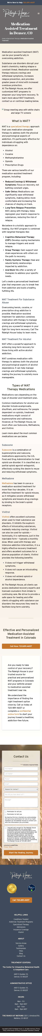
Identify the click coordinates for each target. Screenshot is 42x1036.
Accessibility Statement (27, 1030)
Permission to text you (14, 814)
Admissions (21, 927)
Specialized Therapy (13, 38)
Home (4, 38)
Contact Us (21, 956)
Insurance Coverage (21, 930)
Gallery (21, 946)
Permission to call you (14, 811)
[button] (38, 13)
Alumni (21, 932)
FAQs (21, 951)
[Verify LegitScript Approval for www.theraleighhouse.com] (31, 891)
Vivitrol (5, 516)
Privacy (6, 847)
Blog (21, 953)
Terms (10, 847)
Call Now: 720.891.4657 (21, 646)
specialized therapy (20, 126)
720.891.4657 (29, 2)
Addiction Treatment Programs (21, 922)
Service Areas (21, 943)
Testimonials (21, 948)
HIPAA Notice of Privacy (13, 1030)
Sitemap (37, 1030)
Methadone (7, 483)
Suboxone (7, 450)
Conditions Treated (21, 919)
